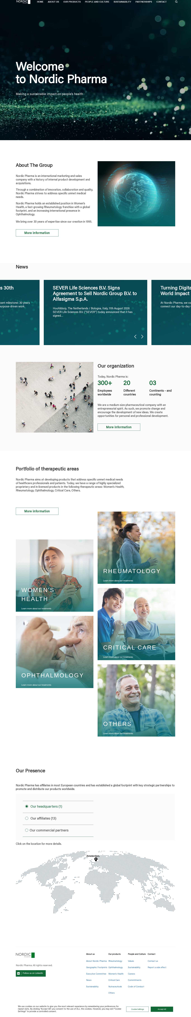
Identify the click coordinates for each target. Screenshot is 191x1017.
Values (131, 961)
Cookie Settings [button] (137, 1009)
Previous (135, 336)
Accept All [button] (162, 1009)
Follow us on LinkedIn (33, 973)
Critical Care (114, 980)
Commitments (134, 980)
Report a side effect (157, 968)
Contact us (153, 961)
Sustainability (92, 987)
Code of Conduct (136, 987)
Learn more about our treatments (36, 608)
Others (111, 993)
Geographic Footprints (96, 968)
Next (142, 336)
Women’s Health (115, 974)
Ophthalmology (115, 968)
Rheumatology (115, 961)
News (88, 980)
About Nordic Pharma (96, 961)
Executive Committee (96, 974)
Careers (131, 974)
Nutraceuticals (115, 987)
